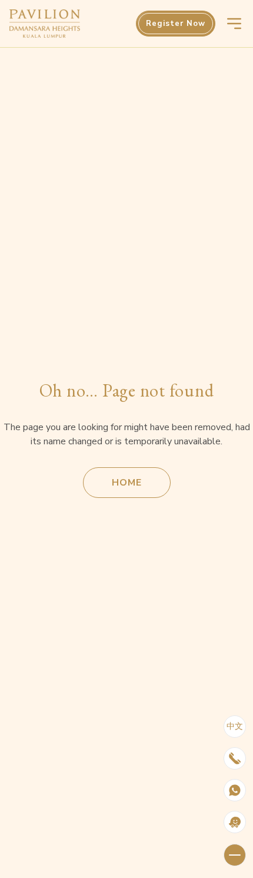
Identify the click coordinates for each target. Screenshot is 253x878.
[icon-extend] (235, 855)
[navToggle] (234, 23)
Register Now (175, 23)
